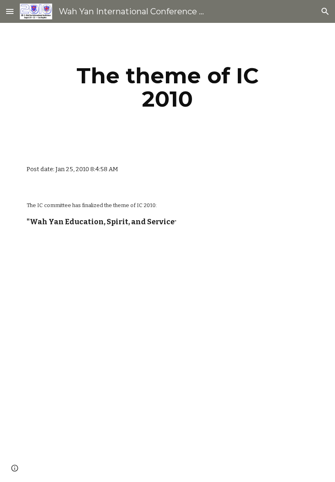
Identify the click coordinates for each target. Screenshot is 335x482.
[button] (10, 11)
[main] (168, 87)
